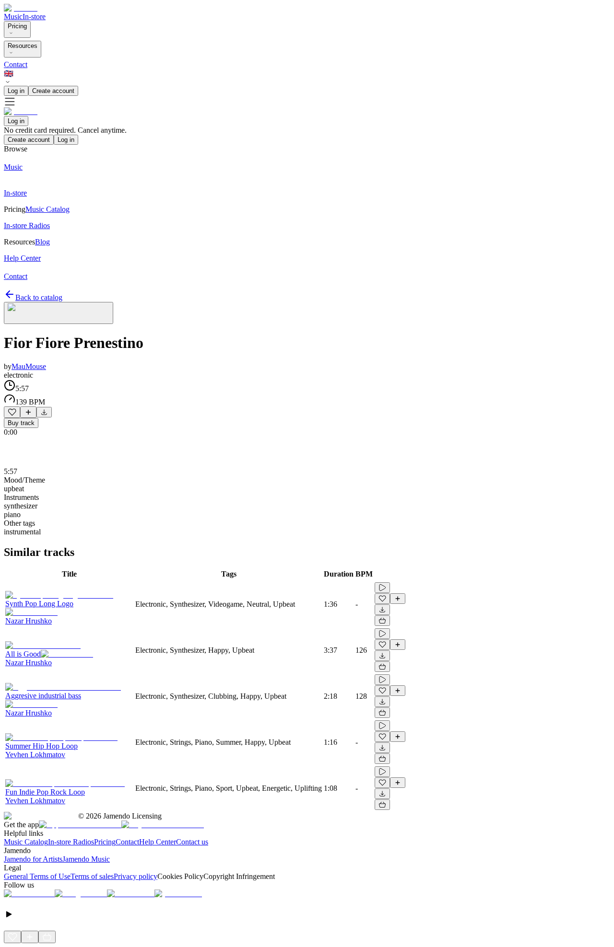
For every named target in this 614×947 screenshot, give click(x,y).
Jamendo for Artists (33, 859)
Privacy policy (135, 876)
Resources (22, 45)
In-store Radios (71, 842)
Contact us (192, 842)
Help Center (157, 842)
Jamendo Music (86, 859)
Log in (16, 90)
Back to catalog (38, 297)
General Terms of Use (37, 876)
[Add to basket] (382, 620)
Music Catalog (26, 842)
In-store (34, 16)
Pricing (17, 26)
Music (13, 16)
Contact (15, 64)
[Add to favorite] (12, 412)
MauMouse (29, 366)
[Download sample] (44, 412)
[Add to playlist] (28, 412)
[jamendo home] (20, 8)
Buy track (21, 423)
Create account (53, 90)
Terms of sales (92, 876)
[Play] (58, 313)
